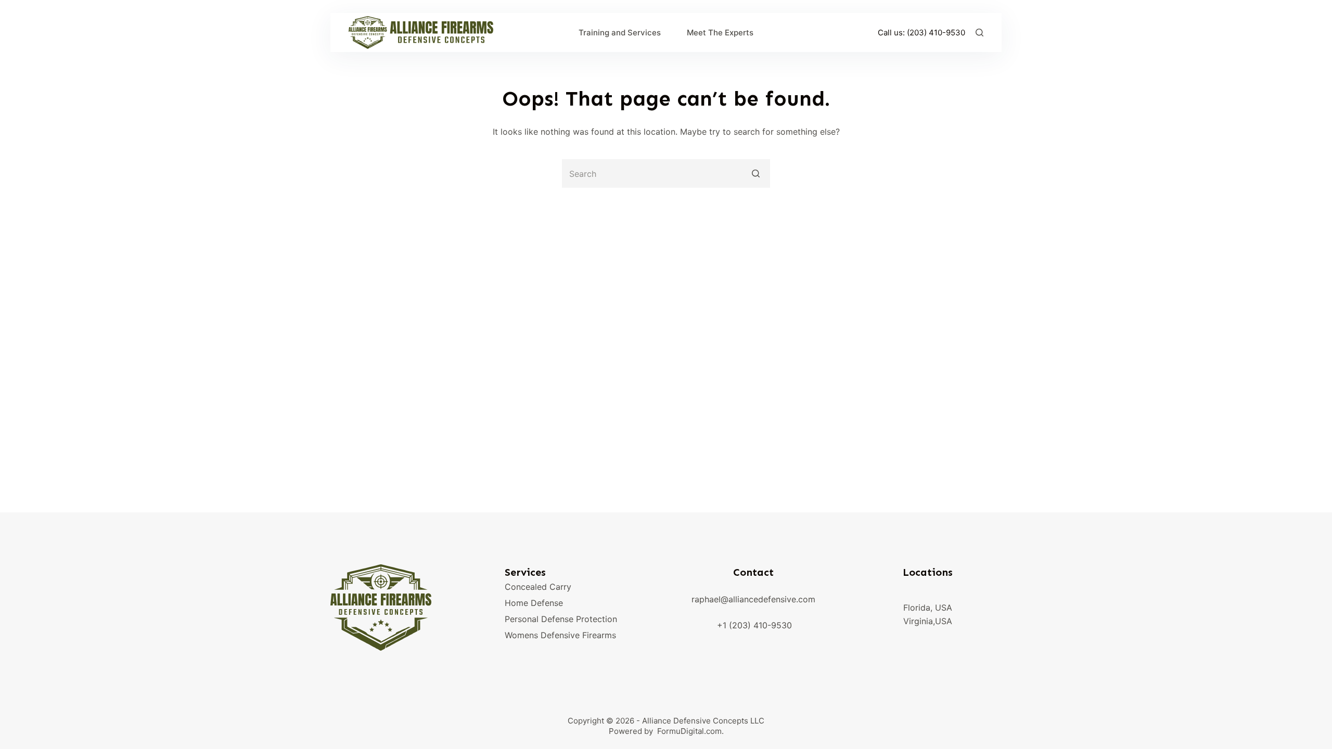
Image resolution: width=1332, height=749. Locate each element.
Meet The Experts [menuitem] (720, 32)
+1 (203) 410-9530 (754, 625)
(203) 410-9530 (936, 32)
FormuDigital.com (689, 731)
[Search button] (755, 173)
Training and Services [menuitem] (620, 32)
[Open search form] (979, 32)
